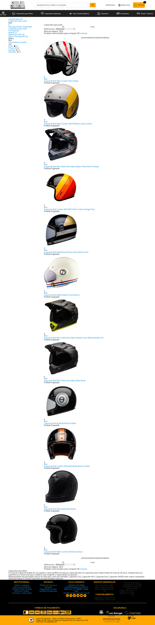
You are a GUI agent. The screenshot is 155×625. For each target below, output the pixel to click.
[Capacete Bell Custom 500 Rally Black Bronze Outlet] (95, 443)
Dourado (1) (14, 52)
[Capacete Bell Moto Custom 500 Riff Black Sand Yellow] (95, 101)
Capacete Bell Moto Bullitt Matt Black (60, 509)
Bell (10, 23)
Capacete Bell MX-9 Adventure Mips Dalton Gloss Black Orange (71, 167)
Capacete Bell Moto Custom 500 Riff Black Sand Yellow (68, 124)
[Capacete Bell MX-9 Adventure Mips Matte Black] (95, 358)
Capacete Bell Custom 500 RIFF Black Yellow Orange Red (69, 209)
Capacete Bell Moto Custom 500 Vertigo (61, 81)
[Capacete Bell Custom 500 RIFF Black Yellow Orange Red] (95, 187)
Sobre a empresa (21, 585)
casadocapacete (15, 19)
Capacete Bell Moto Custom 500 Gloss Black (63, 552)
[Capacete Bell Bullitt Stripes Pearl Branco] (95, 272)
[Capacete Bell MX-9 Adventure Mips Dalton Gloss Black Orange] (95, 144)
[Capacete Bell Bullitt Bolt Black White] (95, 401)
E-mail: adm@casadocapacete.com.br (76, 591)
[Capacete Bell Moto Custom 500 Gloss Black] (95, 529)
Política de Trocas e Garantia (48, 586)
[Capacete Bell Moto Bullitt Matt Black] (95, 486)
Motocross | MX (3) (16, 34)
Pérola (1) (13, 48)
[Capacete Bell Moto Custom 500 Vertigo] (95, 58)
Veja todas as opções (17, 42)
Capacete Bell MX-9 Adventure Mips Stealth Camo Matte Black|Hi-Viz (74, 338)
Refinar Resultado (24, 27)
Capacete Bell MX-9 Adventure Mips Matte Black (65, 381)
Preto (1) (13, 46)
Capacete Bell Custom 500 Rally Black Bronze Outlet (67, 466)
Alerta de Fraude (22, 591)
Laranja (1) (14, 50)
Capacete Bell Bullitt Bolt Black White (60, 423)
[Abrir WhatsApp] (149, 619)
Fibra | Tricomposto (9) (18, 36)
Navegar (12, 27)
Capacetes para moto (17, 21)
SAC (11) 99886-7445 (77, 589)
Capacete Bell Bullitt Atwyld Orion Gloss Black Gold (66, 252)
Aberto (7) (12, 33)
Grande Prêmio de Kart (22, 589)
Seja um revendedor (22, 587)
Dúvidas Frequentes (48, 591)
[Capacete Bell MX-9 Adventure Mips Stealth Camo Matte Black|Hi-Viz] (95, 315)
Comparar (83, 33)
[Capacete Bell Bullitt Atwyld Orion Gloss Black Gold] (95, 229)
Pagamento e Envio (48, 589)
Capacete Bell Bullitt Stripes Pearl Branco (62, 295)
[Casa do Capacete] (17, 5)
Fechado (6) (13, 31)
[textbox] (62, 5)
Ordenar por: (49, 29)
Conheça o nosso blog (21, 593)
